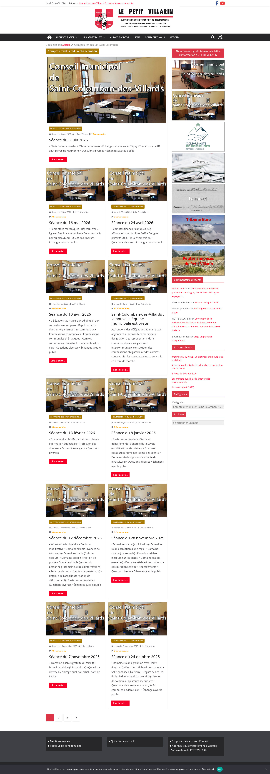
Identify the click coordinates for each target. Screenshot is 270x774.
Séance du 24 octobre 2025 (135, 656)
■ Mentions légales (59, 741)
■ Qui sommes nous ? (121, 741)
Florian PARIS (179, 288)
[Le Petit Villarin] (49, 37)
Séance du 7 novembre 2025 (74, 656)
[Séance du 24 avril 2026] (138, 184)
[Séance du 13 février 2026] (75, 395)
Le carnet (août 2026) (183, 387)
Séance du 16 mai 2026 (69, 222)
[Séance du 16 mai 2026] (75, 184)
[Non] (266, 769)
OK (219, 769)
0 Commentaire (59, 216)
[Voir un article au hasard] (220, 37)
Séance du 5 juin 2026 (68, 139)
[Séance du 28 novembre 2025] (138, 500)
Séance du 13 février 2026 (72, 432)
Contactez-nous (155, 37)
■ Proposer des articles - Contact (189, 741)
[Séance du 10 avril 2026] (75, 276)
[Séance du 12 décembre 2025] (75, 500)
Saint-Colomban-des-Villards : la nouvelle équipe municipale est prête (137, 319)
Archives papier (65, 37)
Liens (137, 37)
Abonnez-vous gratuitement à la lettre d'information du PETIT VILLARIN (198, 53)
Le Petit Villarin (81, 134)
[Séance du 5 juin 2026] (106, 90)
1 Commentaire (98, 134)
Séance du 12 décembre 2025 (75, 537)
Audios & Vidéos (119, 37)
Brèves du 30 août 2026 (184, 373)
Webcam (174, 37)
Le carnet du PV (92, 37)
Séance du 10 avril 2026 (70, 314)
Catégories (178, 402)
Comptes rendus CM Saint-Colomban (65, 128)
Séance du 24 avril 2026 (132, 222)
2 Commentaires (121, 308)
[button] (76, 37)
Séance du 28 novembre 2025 (137, 537)
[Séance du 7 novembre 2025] (75, 618)
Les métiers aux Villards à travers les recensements (106, 3)
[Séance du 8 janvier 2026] (138, 395)
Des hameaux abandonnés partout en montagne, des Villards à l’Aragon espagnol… (195, 292)
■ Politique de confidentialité (65, 745)
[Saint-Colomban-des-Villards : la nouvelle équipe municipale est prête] (138, 276)
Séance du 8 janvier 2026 (133, 432)
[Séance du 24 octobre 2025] (138, 618)
